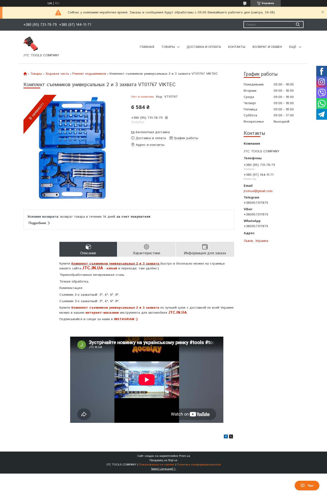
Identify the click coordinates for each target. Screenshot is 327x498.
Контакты (236, 47)
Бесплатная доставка (153, 132)
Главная (147, 47)
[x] (231, 437)
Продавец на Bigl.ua (163, 460)
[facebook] (226, 437)
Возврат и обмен (267, 47)
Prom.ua (184, 456)
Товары (168, 47)
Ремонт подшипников (89, 73)
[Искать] (297, 25)
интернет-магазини (102, 312)
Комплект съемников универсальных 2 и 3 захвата (115, 307)
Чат (311, 485)
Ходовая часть (57, 73)
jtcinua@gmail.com (258, 191)
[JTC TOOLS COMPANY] (30, 43)
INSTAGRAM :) (126, 319)
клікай (112, 268)
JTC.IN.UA (177, 312)
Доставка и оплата (204, 47)
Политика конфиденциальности (199, 465)
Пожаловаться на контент (157, 465)
